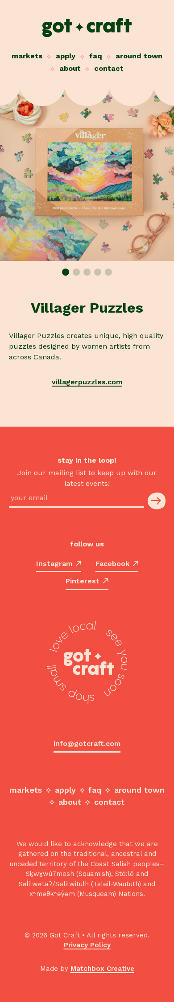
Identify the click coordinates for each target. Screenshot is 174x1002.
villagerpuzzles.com (87, 382)
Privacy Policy (87, 945)
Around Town (139, 56)
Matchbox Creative (102, 969)
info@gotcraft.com (87, 743)
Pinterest (82, 581)
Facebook (112, 563)
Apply (65, 56)
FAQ (95, 56)
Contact (109, 68)
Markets (27, 56)
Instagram (54, 563)
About (70, 68)
